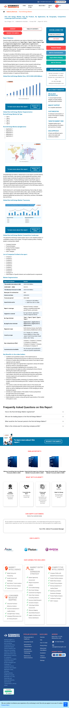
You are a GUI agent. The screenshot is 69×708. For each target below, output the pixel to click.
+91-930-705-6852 (61, 1)
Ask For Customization (56, 52)
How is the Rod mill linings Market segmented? (20, 412)
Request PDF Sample (13, 33)
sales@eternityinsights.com (47, 1)
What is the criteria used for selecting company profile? (22, 426)
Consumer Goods (28, 641)
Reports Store (30, 6)
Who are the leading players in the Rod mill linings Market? (23, 416)
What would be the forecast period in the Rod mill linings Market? (25, 421)
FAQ (41, 640)
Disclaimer (43, 653)
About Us (50, 6)
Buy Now (56, 39)
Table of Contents (32, 29)
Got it (66, 704)
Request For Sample (35, 106)
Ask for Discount (56, 62)
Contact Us (58, 6)
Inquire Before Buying (56, 57)
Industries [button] (42, 5)
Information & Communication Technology (28, 651)
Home (24, 5)
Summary (12, 29)
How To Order (43, 642)
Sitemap (42, 660)
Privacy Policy (43, 645)
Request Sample (56, 47)
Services (42, 637)
